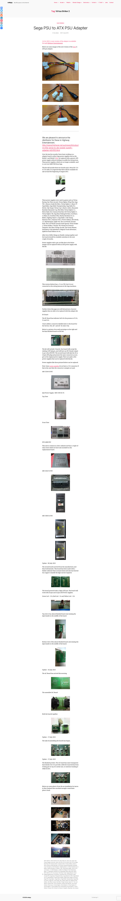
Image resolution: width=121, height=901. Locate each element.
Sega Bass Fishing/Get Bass (56, 876)
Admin (57, 33)
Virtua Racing (63, 886)
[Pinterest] (1, 20)
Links (106, 2)
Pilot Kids (61, 873)
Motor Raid (68, 871)
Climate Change (76, 2)
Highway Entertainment (55, 43)
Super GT (71, 882)
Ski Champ (56, 880)
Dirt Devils (60, 865)
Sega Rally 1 (51, 879)
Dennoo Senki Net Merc (52, 865)
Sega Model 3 (50, 877)
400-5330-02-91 (55, 860)
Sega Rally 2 (58, 879)
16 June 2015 (65, 33)
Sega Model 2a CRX (68, 876)
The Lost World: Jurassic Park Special (62, 883)
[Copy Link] (1, 23)
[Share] (1, 28)
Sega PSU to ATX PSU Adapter (60, 27)
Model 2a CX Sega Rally (59, 871)
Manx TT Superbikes (49, 871)
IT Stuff (100, 2)
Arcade (62, 2)
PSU (57, 158)
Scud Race (56, 874)
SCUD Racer (70, 874)
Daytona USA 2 (54, 863)
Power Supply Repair (68, 873)
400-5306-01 (47, 860)
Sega (74, 47)
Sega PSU (46, 879)
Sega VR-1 (51, 880)
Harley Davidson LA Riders (53, 868)
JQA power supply (67, 868)
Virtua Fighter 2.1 (72, 885)
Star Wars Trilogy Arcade (62, 882)
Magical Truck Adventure (70, 869)
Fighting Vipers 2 (64, 866)
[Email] (1, 13)
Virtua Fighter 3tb (56, 886)
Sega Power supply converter (71, 877)
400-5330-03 (63, 860)
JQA (61, 868)
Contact (111, 2)
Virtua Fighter (57, 885)
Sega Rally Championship (67, 879)
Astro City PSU (59, 862)
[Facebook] (1, 8)
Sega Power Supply (58, 877)
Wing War (70, 888)
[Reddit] (1, 15)
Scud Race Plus (63, 874)
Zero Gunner (75, 888)
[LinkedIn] (1, 18)
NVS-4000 (73, 871)
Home (55, 2)
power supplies (54, 366)
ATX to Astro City (67, 862)
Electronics (86, 2)
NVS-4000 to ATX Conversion (51, 873)
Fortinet (94, 2)
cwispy (10, 2)
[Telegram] (1, 25)
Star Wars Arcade (52, 882)
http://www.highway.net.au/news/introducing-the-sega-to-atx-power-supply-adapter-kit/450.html (60, 147)
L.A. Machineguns (54, 869)
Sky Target (62, 880)
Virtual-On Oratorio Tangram (60, 888)
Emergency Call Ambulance (53, 866)
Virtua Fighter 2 (64, 885)
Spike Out (67, 880)
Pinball (68, 2)
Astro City (69, 860)
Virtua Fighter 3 (47, 886)
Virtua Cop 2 (50, 885)
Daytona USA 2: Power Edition (65, 863)
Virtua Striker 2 (70, 886)
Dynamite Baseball (68, 865)
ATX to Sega (75, 862)
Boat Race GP (47, 863)
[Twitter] (1, 10)
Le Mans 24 (61, 869)
